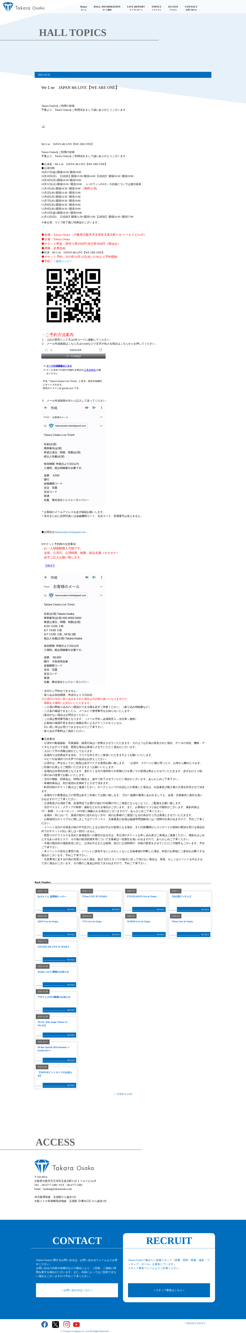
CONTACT (191, 8)
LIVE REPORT (136, 8)
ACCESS (173, 8)
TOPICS (156, 8)
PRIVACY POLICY (195, 1323)
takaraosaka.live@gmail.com (70, 532)
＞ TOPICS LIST (123, 1094)
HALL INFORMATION (107, 8)
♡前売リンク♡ (62, 261)
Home (83, 8)
